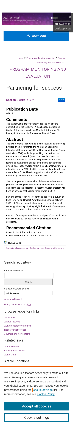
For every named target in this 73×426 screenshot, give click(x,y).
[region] (36, 396)
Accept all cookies (36, 406)
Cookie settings (43, 390)
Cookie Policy (46, 394)
